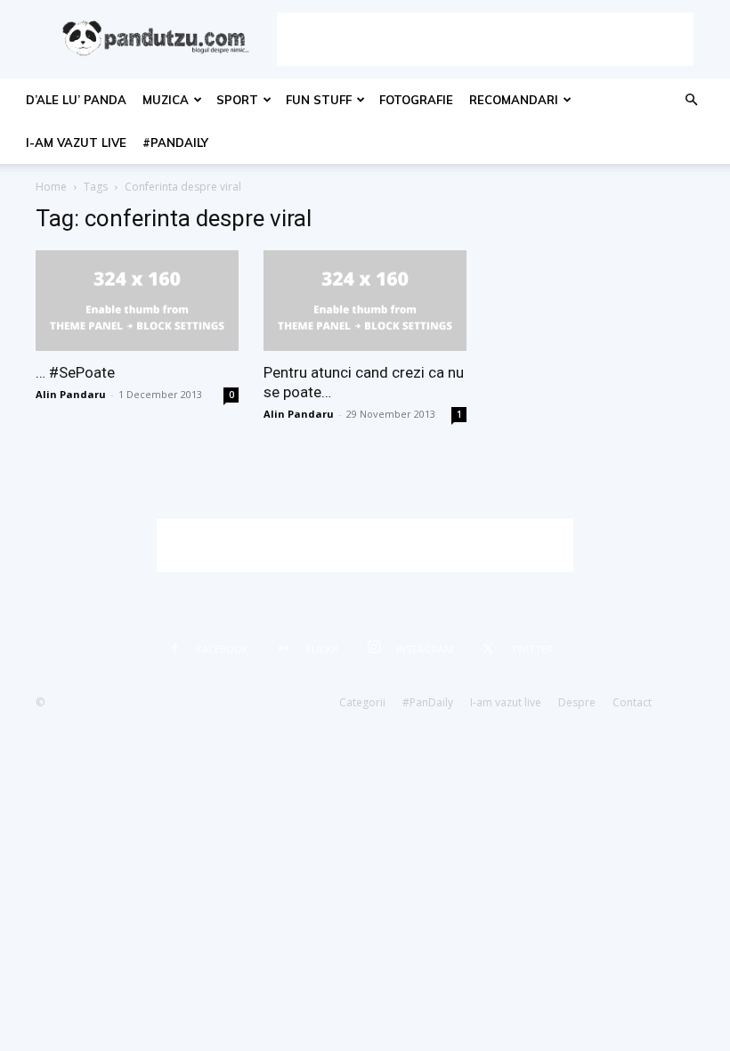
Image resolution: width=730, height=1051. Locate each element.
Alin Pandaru (71, 394)
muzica (165, 100)
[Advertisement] (485, 39)
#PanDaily (175, 142)
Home (51, 186)
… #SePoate (75, 372)
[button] (690, 100)
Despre (577, 702)
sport (237, 100)
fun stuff (319, 100)
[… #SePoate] (137, 300)
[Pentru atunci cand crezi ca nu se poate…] (365, 300)
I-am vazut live (76, 142)
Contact (632, 702)
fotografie (416, 100)
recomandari (513, 100)
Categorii (362, 702)
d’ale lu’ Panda (76, 100)
